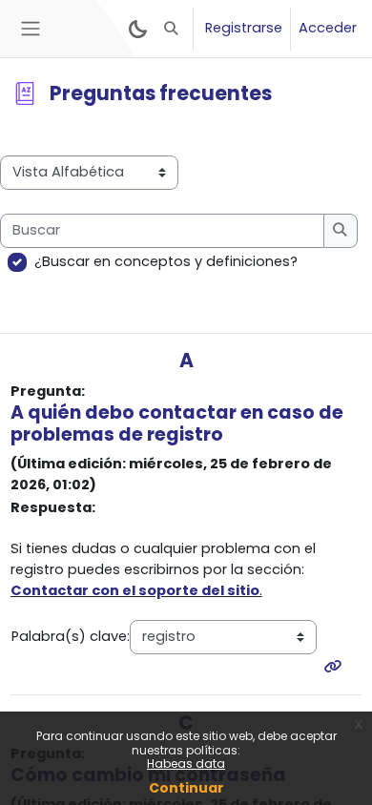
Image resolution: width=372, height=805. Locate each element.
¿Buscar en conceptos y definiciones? (166, 261)
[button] (172, 28)
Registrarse (243, 27)
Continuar (186, 787)
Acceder (328, 27)
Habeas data (186, 763)
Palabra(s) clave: (70, 636)
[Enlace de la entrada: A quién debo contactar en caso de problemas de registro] (336, 666)
